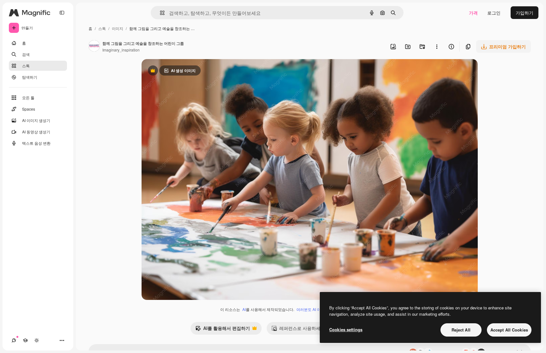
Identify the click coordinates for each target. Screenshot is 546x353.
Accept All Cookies (509, 330)
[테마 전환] (37, 340)
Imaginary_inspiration (121, 49)
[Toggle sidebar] (62, 13)
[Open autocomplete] (159, 12)
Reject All (461, 330)
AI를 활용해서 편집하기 (222, 329)
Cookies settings (345, 329)
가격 (473, 12)
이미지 (117, 28)
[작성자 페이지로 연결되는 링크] (94, 46)
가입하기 (524, 12)
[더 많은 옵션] (436, 46)
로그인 (493, 12)
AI (244, 309)
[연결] (14, 340)
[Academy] (25, 340)
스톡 (102, 28)
